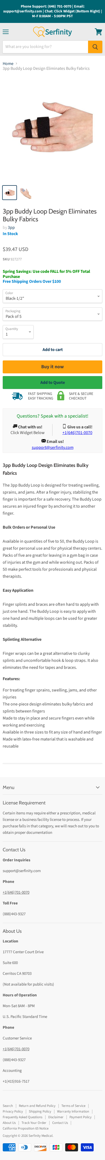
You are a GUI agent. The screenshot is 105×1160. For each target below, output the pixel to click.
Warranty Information (73, 1111)
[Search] (95, 47)
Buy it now (52, 366)
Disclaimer (56, 1117)
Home (8, 63)
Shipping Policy (40, 1111)
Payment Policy (80, 1117)
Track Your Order (34, 1122)
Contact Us (60, 1122)
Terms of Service (73, 1105)
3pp (11, 227)
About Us (9, 1122)
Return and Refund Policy (37, 1105)
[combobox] (45, 47)
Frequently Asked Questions (22, 1117)
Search (8, 1105)
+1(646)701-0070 (16, 892)
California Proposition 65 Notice (25, 1128)
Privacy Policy (13, 1111)
